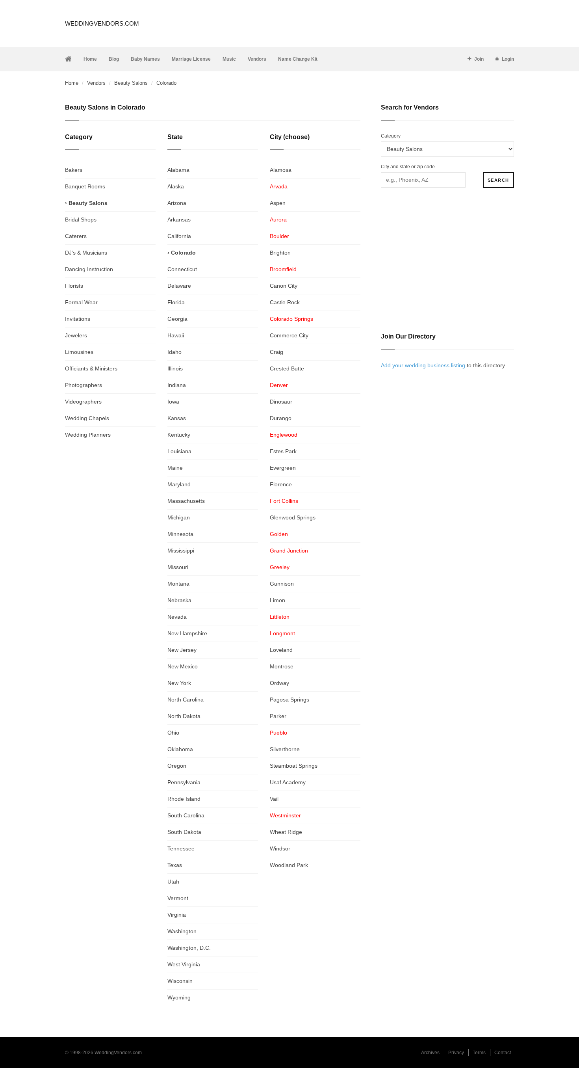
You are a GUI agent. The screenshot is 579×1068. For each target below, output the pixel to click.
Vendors (257, 59)
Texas (174, 865)
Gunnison (282, 584)
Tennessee (181, 848)
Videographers (83, 401)
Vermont (177, 898)
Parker (278, 716)
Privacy (456, 1052)
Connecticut (182, 269)
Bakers (73, 170)
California (179, 236)
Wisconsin (180, 981)
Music (229, 59)
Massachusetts (186, 501)
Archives (430, 1052)
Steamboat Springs (293, 766)
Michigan (178, 517)
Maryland (179, 484)
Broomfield (283, 269)
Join (479, 59)
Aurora (278, 219)
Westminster (285, 815)
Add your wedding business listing (423, 365)
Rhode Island (183, 799)
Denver (279, 385)
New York (179, 683)
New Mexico (182, 666)
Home (90, 59)
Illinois (175, 368)
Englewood (283, 435)
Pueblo (278, 732)
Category (391, 136)
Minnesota (180, 534)
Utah (173, 881)
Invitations (77, 319)
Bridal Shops (80, 219)
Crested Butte (287, 368)
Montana (178, 584)
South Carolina (185, 815)
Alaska (175, 186)
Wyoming (179, 997)
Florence (281, 484)
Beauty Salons (131, 83)
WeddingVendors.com (102, 23)
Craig (276, 352)
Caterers (76, 236)
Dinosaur (281, 401)
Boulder (279, 236)
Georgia (177, 319)
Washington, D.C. (189, 948)
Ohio (173, 732)
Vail (274, 799)
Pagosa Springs (289, 699)
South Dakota (184, 832)
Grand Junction (289, 550)
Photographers (83, 385)
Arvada (279, 186)
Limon (277, 600)
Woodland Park (289, 865)
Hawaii (175, 335)
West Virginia (183, 964)
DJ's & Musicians (86, 252)
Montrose (281, 666)
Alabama (178, 170)
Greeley (280, 567)
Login (508, 59)
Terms (479, 1052)
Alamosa (280, 170)
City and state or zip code (408, 166)
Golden (279, 534)
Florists (74, 286)
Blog (114, 59)
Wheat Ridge (286, 832)
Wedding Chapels (87, 418)
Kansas (176, 418)
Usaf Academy (288, 782)
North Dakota (183, 716)
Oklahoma (180, 749)
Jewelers (76, 335)
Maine (175, 468)
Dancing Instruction (89, 269)
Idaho (174, 352)
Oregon (176, 766)
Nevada (177, 617)
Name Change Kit (297, 59)
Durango (280, 418)
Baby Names (145, 59)
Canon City (283, 286)
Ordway (279, 683)
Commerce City (289, 335)
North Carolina (185, 699)
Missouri (177, 567)
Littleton (280, 617)
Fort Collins (284, 501)
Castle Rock (285, 302)
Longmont (282, 633)
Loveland (281, 650)
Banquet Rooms (85, 186)
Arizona (176, 203)
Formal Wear (81, 302)
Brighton (280, 252)
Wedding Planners (88, 435)
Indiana (176, 385)
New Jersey (182, 650)
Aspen (278, 203)
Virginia (176, 915)
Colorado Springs (291, 319)
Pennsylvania (183, 782)
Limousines (79, 352)
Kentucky (178, 435)
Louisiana (179, 451)
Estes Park (283, 451)
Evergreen (283, 468)
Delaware (179, 286)
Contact (502, 1052)
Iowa (173, 401)
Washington (182, 931)
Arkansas (179, 219)
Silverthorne (285, 749)
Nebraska (179, 600)
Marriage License (191, 59)
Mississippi (180, 550)
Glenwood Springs (292, 517)
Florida (176, 302)
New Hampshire (187, 633)
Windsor (280, 848)
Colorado (183, 252)
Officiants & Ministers (91, 368)
